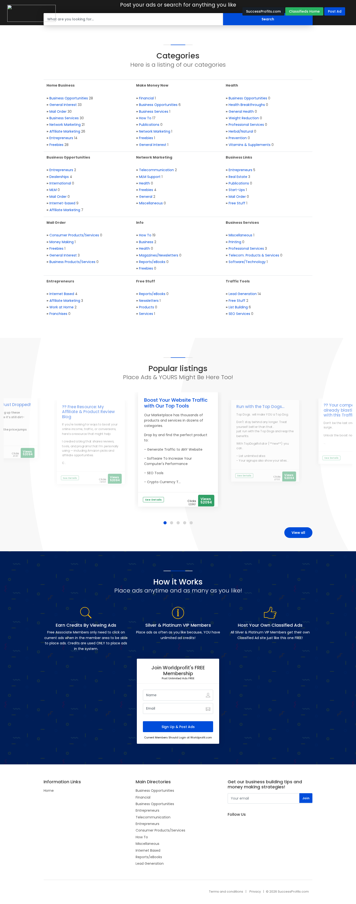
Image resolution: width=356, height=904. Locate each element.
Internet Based (61, 293)
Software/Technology (247, 261)
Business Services (64, 118)
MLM (53, 189)
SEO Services (239, 313)
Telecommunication (156, 170)
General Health (241, 111)
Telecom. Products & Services (254, 255)
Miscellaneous (151, 203)
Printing (235, 242)
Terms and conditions (226, 891)
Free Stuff (237, 203)
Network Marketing (65, 124)
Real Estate (238, 176)
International (60, 183)
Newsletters (149, 300)
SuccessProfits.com (263, 11)
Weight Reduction (244, 118)
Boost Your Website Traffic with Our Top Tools (176, 403)
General (145, 196)
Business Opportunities (68, 98)
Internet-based (62, 203)
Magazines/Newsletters (158, 255)
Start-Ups (237, 189)
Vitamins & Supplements (250, 144)
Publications (149, 124)
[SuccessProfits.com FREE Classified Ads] (31, 13)
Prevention (238, 138)
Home (49, 790)
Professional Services (246, 124)
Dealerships (59, 176)
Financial (146, 98)
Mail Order (58, 111)
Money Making (61, 242)
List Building (238, 307)
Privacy (255, 891)
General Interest (63, 104)
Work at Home (61, 307)
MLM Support (150, 176)
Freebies (56, 144)
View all (298, 532)
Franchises (58, 313)
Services (146, 313)
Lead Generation (243, 293)
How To (145, 118)
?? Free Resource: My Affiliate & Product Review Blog (88, 412)
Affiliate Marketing (64, 131)
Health (144, 183)
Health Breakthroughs (247, 104)
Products (146, 307)
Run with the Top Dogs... (260, 406)
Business (146, 242)
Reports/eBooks (152, 261)
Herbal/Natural (241, 131)
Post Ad (334, 11)
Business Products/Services (72, 261)
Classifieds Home (304, 11)
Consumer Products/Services (74, 235)
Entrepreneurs (61, 138)
